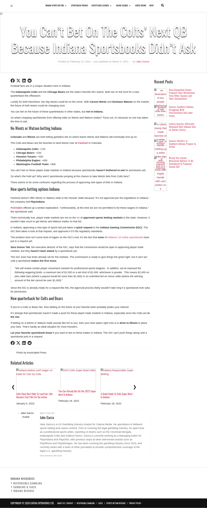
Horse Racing (140, 5)
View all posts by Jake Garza (51, 456)
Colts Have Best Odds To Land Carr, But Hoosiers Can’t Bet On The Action (34, 395)
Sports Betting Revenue (116, 503)
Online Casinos (122, 5)
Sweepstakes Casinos (100, 5)
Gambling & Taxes (24, 487)
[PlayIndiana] (24, 5)
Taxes (100, 503)
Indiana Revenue (23, 491)
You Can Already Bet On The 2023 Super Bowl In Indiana (77, 392)
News (151, 5)
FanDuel (83, 143)
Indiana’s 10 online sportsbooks (125, 237)
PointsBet (16, 207)
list (78, 217)
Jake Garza (142, 61)
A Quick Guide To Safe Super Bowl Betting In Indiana (120, 395)
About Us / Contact (65, 503)
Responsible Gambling (27, 483)
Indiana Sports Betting (54, 5)
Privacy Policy (135, 503)
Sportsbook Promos (79, 5)
